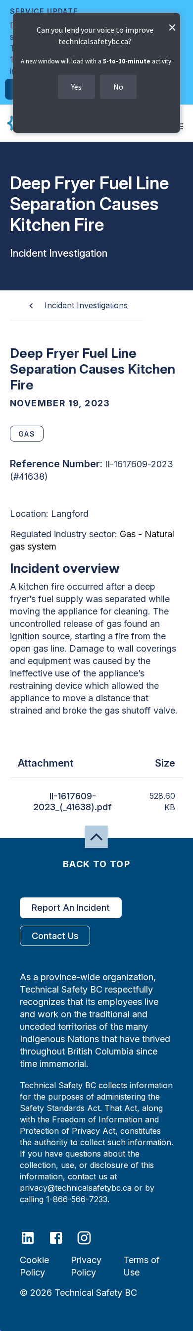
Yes (76, 87)
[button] (96, 837)
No (118, 87)
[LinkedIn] (34, 1237)
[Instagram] (90, 1237)
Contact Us (55, 936)
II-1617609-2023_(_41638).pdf (72, 801)
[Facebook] (62, 1237)
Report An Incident (71, 907)
